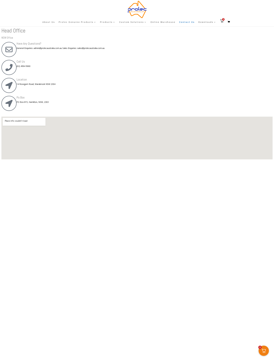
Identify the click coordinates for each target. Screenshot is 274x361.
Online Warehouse (162, 22)
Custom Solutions (131, 22)
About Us (48, 22)
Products (106, 22)
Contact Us (187, 22)
